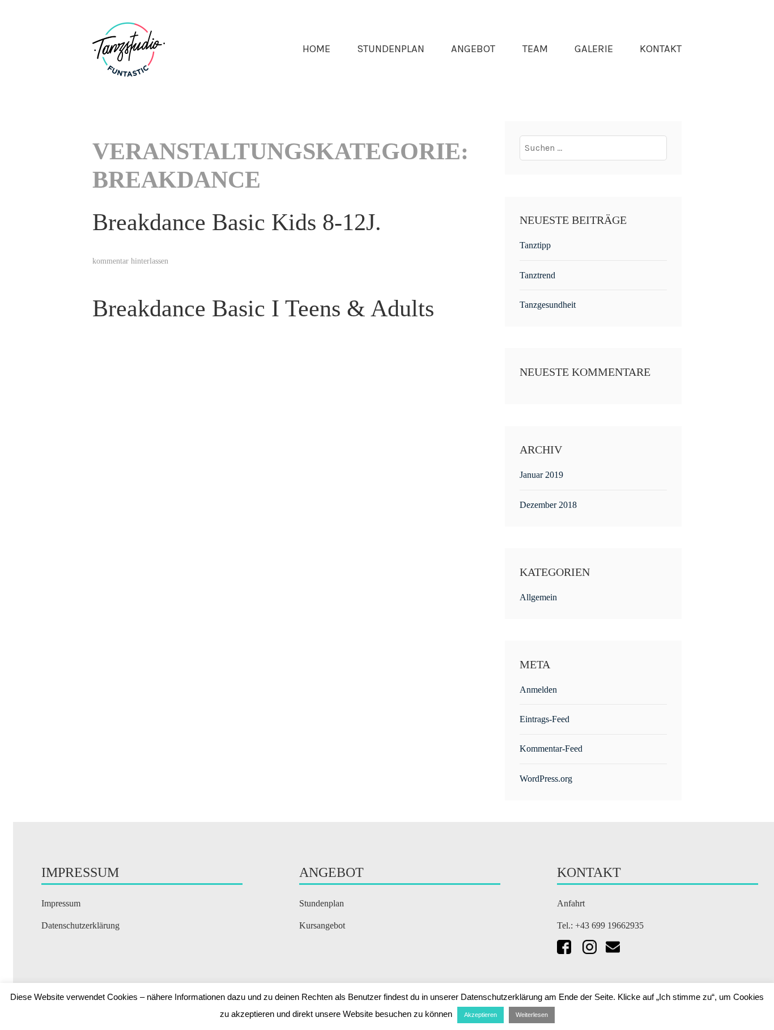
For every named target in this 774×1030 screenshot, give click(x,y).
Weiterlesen (532, 1014)
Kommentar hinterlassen (130, 261)
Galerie (594, 49)
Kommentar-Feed (551, 748)
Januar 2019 (541, 475)
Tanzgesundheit (548, 305)
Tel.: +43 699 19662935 (601, 925)
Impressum (60, 903)
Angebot (473, 49)
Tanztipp (535, 245)
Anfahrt (571, 903)
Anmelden (538, 689)
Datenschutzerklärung (80, 925)
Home (316, 49)
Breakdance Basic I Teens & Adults (263, 308)
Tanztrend (537, 275)
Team (535, 49)
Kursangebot (322, 925)
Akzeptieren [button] (480, 1014)
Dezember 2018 (548, 505)
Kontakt (661, 49)
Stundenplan (390, 49)
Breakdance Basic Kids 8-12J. (236, 222)
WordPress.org (546, 778)
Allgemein (538, 597)
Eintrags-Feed (544, 719)
